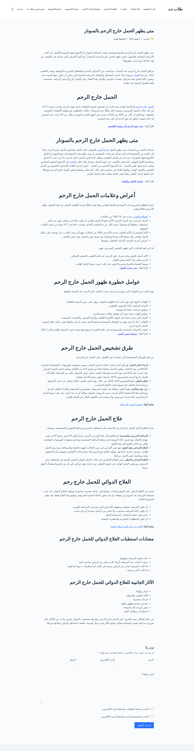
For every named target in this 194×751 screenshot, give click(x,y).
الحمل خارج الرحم (144, 106)
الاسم (151, 659)
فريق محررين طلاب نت (35, 9)
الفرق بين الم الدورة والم (129, 526)
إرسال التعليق (144, 725)
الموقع (73, 659)
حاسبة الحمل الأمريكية (131, 404)
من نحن (20, 9)
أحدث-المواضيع (149, 9)
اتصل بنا (124, 9)
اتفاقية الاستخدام (110, 9)
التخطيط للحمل (120, 39)
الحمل (137, 75)
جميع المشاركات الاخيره (91, 9)
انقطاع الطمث (140, 216)
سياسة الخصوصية (72, 9)
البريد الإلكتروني (107, 659)
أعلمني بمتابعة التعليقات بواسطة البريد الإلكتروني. (125, 709)
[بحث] (12, 9)
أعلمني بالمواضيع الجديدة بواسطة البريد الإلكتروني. (124, 716)
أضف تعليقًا (147, 674)
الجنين (73, 161)
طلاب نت (175, 9)
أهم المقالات (135, 9)
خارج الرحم (103, 149)
